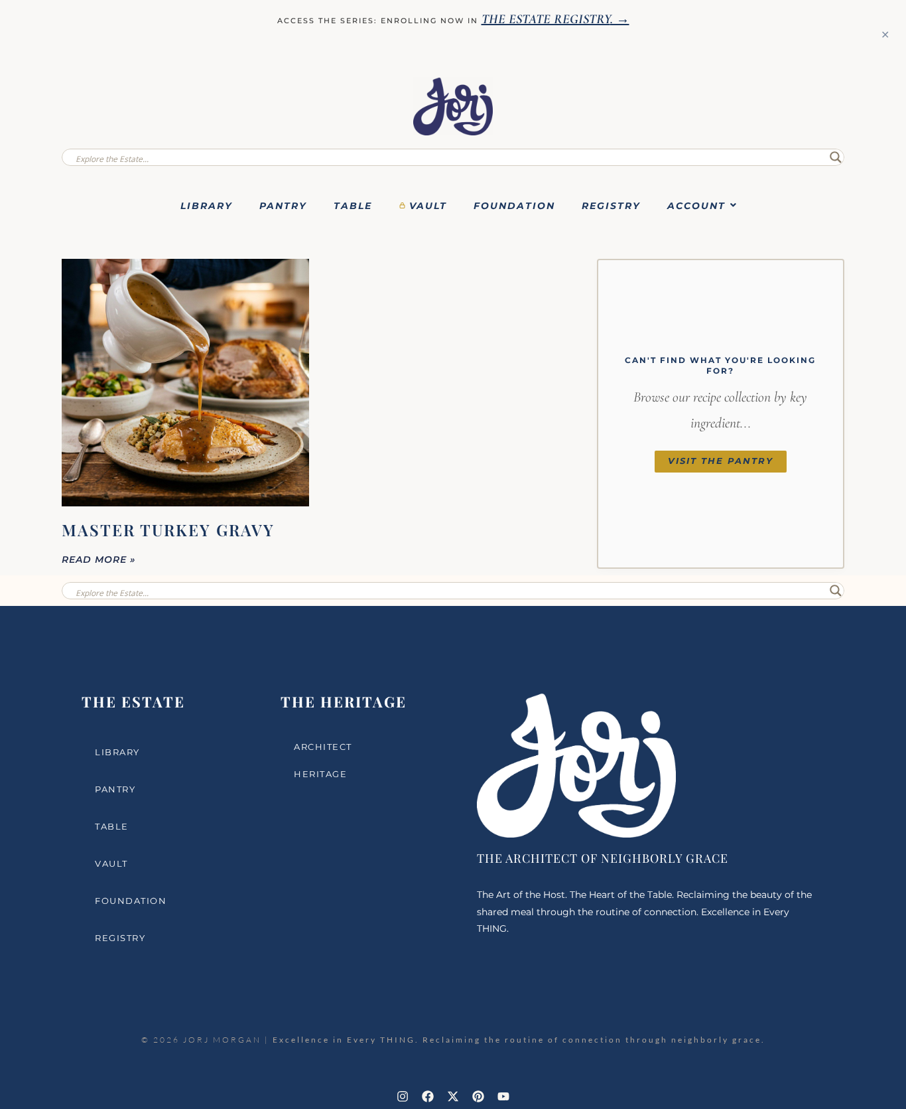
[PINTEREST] (478, 1096)
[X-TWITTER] (453, 1096)
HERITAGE (320, 774)
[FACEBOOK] (428, 1096)
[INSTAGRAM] (403, 1096)
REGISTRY (611, 206)
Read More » (99, 559)
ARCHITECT (323, 746)
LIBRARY (206, 206)
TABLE (353, 206)
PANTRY (283, 206)
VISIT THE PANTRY (720, 461)
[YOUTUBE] (503, 1096)
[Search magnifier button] (836, 157)
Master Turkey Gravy (168, 529)
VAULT (428, 206)
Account (696, 206)
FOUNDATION (514, 206)
